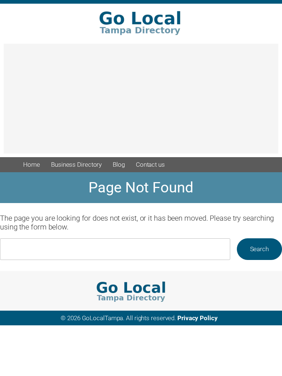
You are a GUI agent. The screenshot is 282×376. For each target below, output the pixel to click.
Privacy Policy (197, 318)
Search (259, 249)
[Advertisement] (141, 102)
